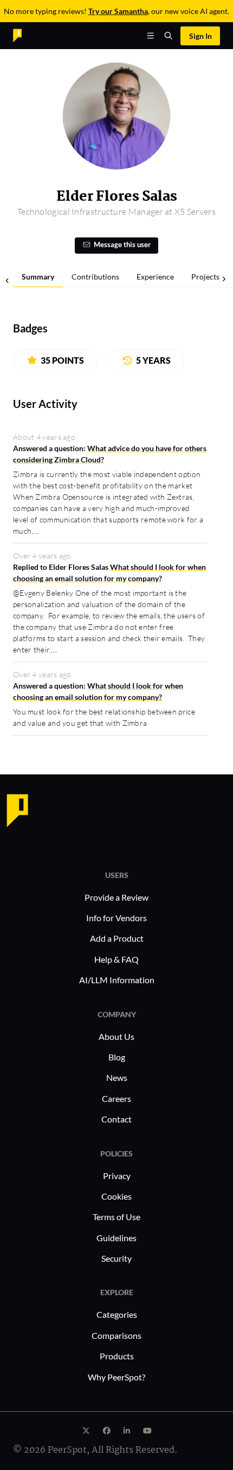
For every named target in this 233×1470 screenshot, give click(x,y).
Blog (116, 1057)
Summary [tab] (38, 276)
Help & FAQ (116, 959)
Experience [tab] (155, 276)
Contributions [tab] (95, 276)
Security (116, 1258)
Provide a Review (116, 897)
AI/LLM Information (116, 980)
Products (117, 1356)
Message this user (122, 245)
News (116, 1077)
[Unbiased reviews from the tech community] (36, 34)
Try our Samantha (118, 11)
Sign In (200, 35)
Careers (116, 1098)
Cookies (116, 1196)
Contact (116, 1119)
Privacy (117, 1175)
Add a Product (117, 938)
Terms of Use (116, 1217)
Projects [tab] (205, 276)
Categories (116, 1314)
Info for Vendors (116, 918)
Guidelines (116, 1238)
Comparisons (116, 1335)
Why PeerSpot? (116, 1377)
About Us (116, 1036)
